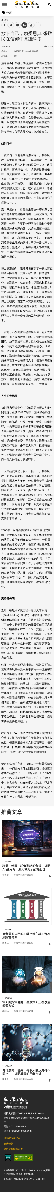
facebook (5, 25)
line (17, 25)
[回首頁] (27, 4)
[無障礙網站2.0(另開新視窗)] (23, 1157)
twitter (11, 25)
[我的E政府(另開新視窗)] (8, 1157)
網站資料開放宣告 (13, 1149)
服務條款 (8, 1143)
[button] (49, 4)
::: (2, 19)
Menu (4, 4)
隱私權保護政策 (12, 1138)
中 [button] (24, 25)
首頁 (6, 20)
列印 (31, 25)
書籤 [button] (37, 25)
